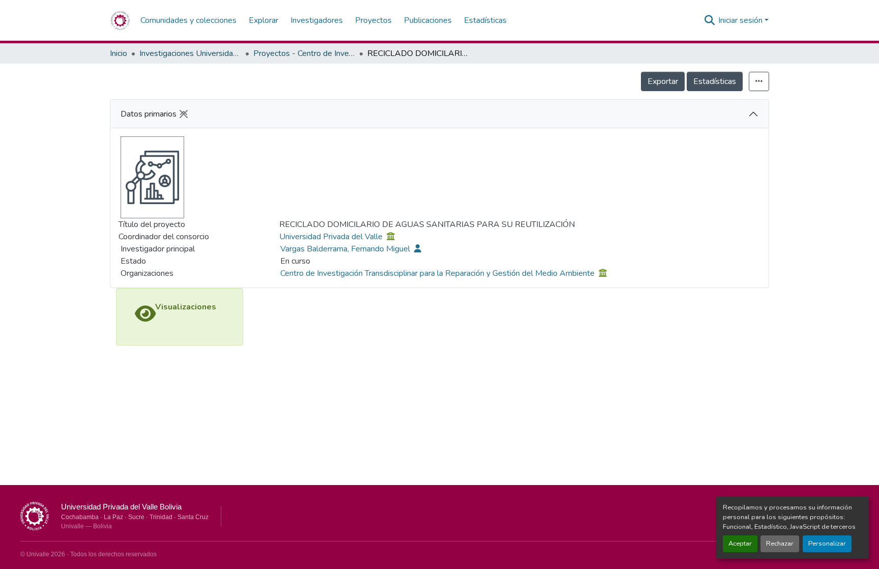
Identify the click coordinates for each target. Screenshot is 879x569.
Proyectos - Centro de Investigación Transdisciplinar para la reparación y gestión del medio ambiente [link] (304, 53)
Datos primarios (149, 114)
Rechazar (780, 543)
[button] (120, 20)
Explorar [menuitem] (263, 20)
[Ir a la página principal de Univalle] (34, 516)
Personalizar (827, 543)
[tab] (439, 114)
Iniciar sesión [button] (741, 20)
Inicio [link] (118, 53)
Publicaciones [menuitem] (428, 20)
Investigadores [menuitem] (316, 20)
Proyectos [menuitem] (373, 20)
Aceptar (740, 543)
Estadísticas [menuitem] (485, 20)
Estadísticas (714, 81)
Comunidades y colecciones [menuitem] (188, 20)
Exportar (663, 81)
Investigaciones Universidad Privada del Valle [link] (190, 53)
